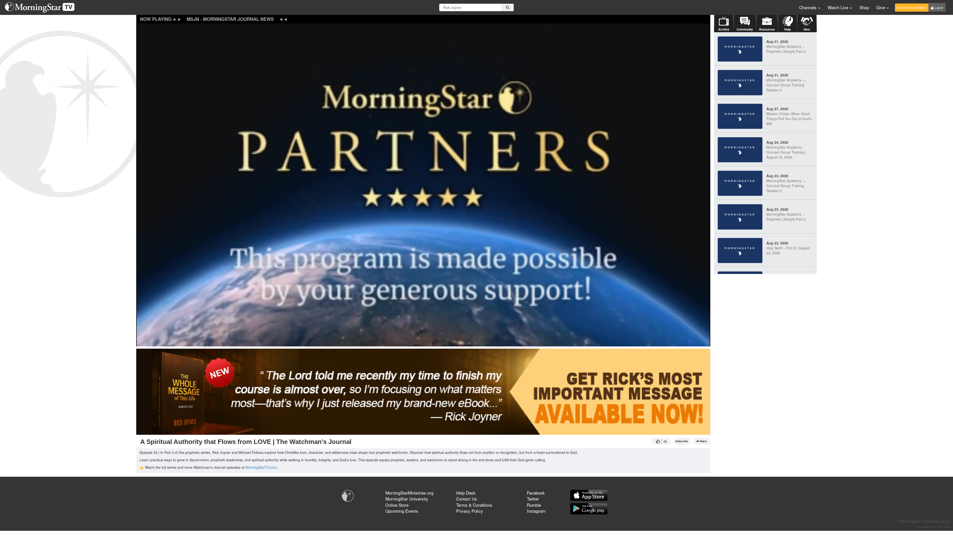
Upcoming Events (401, 511)
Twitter (533, 499)
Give (881, 7)
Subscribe (682, 441)
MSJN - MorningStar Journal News (230, 19)
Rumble (534, 505)
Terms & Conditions (474, 505)
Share (703, 441)
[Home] (41, 7)
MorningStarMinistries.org (409, 493)
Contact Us (466, 499)
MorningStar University (406, 499)
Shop (864, 7)
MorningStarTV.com (261, 467)
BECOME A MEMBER (911, 7)
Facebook (536, 493)
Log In (939, 7)
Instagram (536, 511)
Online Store (396, 505)
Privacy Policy (469, 511)
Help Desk (466, 493)
